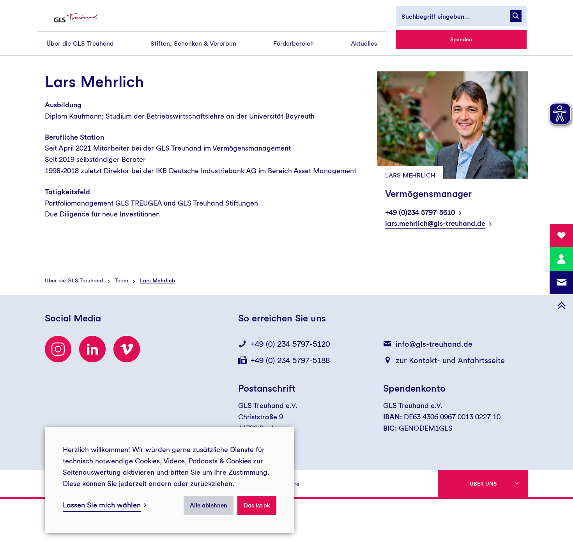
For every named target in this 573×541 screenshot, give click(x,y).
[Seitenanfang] (561, 306)
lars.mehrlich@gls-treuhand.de (435, 223)
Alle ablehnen (208, 505)
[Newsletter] (561, 282)
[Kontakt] (561, 259)
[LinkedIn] (92, 349)
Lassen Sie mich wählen (102, 505)
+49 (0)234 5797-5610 (420, 212)
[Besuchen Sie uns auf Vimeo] (126, 349)
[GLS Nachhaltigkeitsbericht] (82, 18)
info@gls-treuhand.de (434, 344)
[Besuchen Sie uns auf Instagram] (58, 349)
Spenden (461, 39)
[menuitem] (79, 43)
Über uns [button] (483, 484)
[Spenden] (561, 235)
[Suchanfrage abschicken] (516, 16)
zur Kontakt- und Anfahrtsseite (450, 360)
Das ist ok (257, 505)
